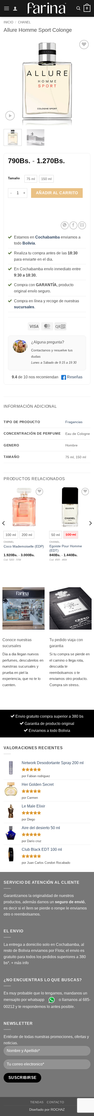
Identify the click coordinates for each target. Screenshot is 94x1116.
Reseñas (74, 377)
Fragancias (73, 422)
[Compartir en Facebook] (73, 225)
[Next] (82, 82)
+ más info (20, 963)
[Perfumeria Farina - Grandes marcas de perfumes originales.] (47, 8)
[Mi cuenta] (15, 8)
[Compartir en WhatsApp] (65, 225)
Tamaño (14, 178)
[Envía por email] (82, 225)
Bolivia (28, 243)
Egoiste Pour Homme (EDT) (65, 548)
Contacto (55, 1102)
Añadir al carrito (57, 193)
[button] (6, 8)
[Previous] (11, 82)
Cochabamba (47, 237)
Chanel (24, 22)
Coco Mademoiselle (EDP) (24, 546)
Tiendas (37, 1102)
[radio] (31, 178)
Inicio (8, 22)
